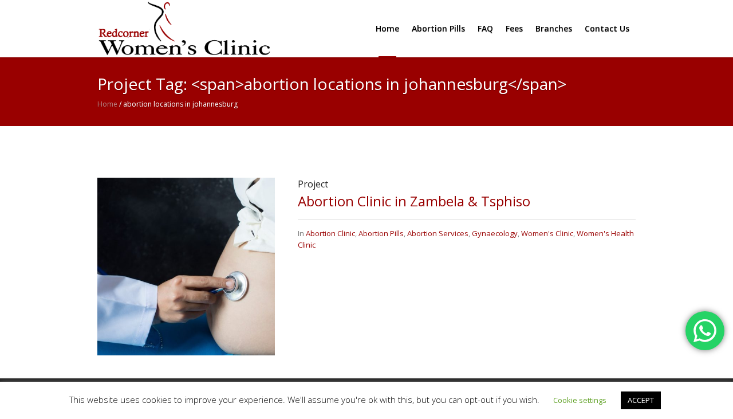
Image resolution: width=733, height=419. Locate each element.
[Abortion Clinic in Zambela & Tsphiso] (186, 266)
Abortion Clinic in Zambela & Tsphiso (414, 200)
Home (107, 104)
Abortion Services (437, 233)
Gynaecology (495, 233)
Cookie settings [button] (579, 400)
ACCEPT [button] (641, 400)
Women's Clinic (547, 233)
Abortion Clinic (330, 233)
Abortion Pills (381, 233)
